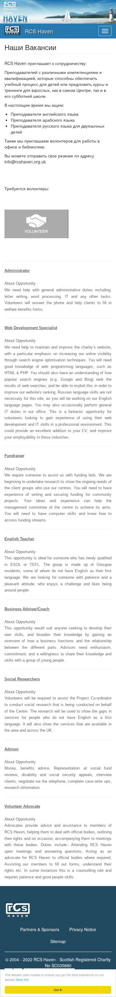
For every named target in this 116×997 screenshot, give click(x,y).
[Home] (12, 30)
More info (22, 979)
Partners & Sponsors (39, 929)
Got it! (58, 989)
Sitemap (58, 941)
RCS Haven (39, 31)
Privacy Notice (82, 929)
